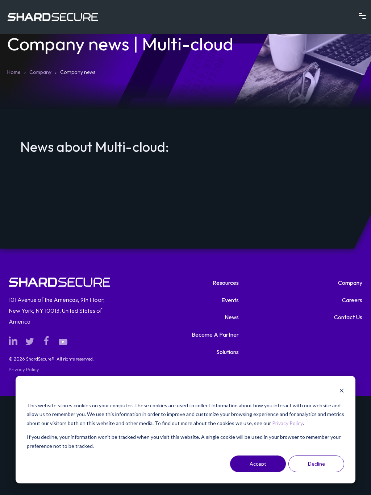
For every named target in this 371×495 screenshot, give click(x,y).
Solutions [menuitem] (227, 351)
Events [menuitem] (230, 300)
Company (40, 72)
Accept (258, 464)
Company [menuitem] (350, 282)
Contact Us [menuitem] (348, 317)
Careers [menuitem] (352, 300)
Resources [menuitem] (226, 282)
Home (14, 72)
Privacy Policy (287, 423)
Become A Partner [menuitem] (215, 334)
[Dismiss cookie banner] (341, 391)
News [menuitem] (232, 317)
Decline (316, 464)
